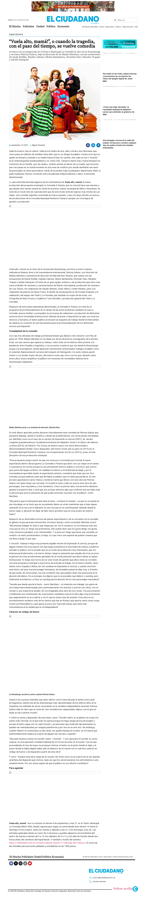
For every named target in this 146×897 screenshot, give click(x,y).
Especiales (109, 26)
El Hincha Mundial (90, 26)
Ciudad (40, 26)
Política (50, 26)
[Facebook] (11, 863)
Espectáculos (128, 26)
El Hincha (15, 26)
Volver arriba (123, 888)
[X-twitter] (16, 863)
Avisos (101, 26)
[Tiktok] (25, 863)
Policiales (28, 26)
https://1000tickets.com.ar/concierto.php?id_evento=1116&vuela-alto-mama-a (47, 843)
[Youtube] (30, 863)
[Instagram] (20, 863)
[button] (88, 145)
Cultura (118, 26)
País (136, 26)
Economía (63, 26)
